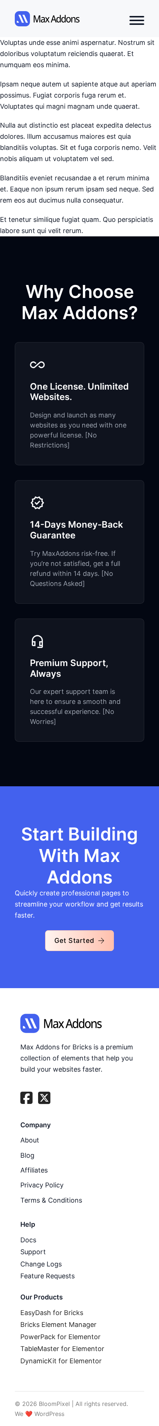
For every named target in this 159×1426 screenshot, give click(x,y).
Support (33, 1252)
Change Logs (41, 1264)
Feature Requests (47, 1276)
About (29, 1140)
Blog (27, 1155)
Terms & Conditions (51, 1200)
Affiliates (34, 1170)
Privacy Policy (42, 1185)
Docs (28, 1240)
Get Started (74, 940)
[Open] (136, 20)
